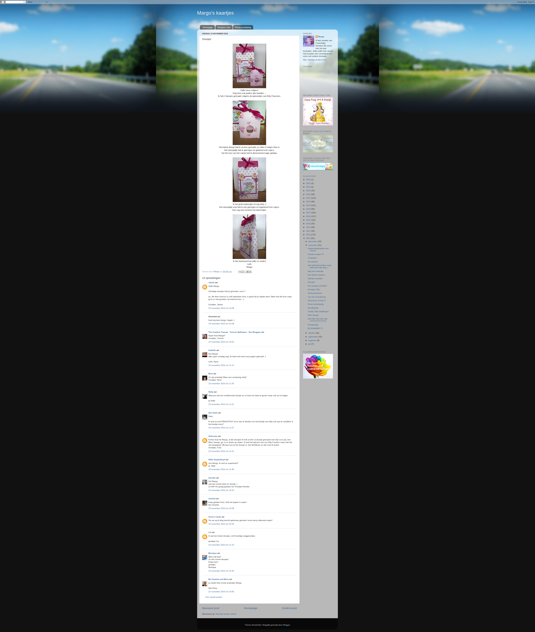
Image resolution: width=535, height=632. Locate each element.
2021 (308, 198)
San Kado (213, 413)
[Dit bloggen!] (242, 271)
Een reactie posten (214, 597)
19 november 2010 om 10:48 (221, 324)
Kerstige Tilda (314, 289)
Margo (321, 37)
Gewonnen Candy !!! (317, 300)
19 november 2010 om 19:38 (221, 508)
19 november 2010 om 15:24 (221, 490)
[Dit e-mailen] (239, 271)
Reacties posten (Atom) (226, 614)
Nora (210, 374)
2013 (308, 227)
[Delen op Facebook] (247, 271)
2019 (308, 205)
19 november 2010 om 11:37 (221, 428)
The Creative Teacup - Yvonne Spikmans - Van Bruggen (234, 332)
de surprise (313, 262)
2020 (308, 202)
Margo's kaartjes (215, 13)
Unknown (212, 436)
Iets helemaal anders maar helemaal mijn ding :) (319, 266)
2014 (308, 224)
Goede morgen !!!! (316, 254)
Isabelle (212, 350)
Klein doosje (313, 315)
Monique (212, 553)
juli (309, 344)
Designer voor (223, 27)
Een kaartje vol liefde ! (317, 286)
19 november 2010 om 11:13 (221, 365)
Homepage (208, 27)
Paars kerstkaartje (316, 304)
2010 (308, 238)
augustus (312, 340)
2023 (308, 191)
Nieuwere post (210, 608)
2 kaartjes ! (313, 258)
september (313, 337)
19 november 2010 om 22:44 (221, 571)
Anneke (212, 478)
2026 (308, 180)
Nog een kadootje (315, 271)
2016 (308, 216)
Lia (209, 532)
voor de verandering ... (318, 297)
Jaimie (211, 283)
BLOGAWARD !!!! (315, 328)
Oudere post (289, 608)
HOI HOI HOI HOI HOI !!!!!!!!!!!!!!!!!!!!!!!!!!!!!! (317, 320)
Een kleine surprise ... (317, 275)
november (313, 245)
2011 (308, 235)
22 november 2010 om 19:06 (221, 592)
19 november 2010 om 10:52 (221, 342)
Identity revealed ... (316, 278)
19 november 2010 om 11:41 (221, 451)
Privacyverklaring (243, 27)
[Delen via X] (245, 271)
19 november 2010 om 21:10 (221, 545)
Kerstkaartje (313, 308)
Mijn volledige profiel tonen (315, 60)
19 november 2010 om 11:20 (221, 384)
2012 (308, 231)
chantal (212, 499)
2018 (308, 209)
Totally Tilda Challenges (318, 311)
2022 (308, 194)
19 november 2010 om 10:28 (221, 308)
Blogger (286, 625)
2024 (308, 187)
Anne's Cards (214, 517)
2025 (308, 183)
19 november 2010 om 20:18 (221, 524)
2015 (308, 220)
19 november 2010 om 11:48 (221, 469)
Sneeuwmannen (315, 293)
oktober (312, 333)
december (313, 241)
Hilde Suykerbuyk (216, 460)
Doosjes (311, 282)
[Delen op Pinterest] (250, 271)
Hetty (210, 392)
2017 (308, 213)
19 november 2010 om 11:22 (221, 404)
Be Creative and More (218, 579)
